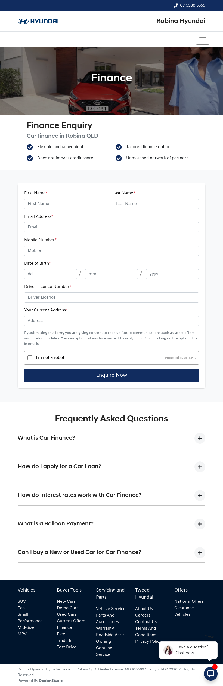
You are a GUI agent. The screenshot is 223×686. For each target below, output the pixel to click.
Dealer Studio (51, 681)
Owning (103, 641)
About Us (144, 609)
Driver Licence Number (47, 287)
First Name (36, 193)
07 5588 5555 (192, 5)
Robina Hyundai (180, 21)
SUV (22, 601)
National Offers (189, 601)
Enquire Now (111, 375)
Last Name (124, 193)
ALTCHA (190, 357)
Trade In (65, 641)
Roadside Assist (111, 635)
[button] (202, 39)
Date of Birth (37, 263)
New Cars (66, 601)
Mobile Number (40, 240)
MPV (22, 634)
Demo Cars (67, 608)
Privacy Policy (148, 641)
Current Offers (71, 621)
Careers (142, 615)
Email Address (38, 217)
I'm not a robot (50, 358)
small (23, 614)
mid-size (26, 628)
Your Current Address (46, 310)
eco (21, 608)
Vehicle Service (111, 609)
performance (30, 621)
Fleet (62, 634)
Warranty (105, 628)
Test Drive (66, 647)
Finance (64, 628)
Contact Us (146, 622)
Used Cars (66, 614)
